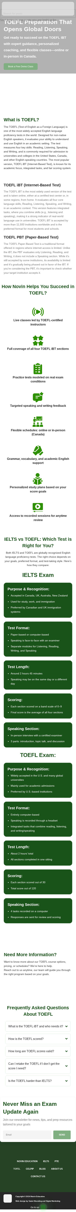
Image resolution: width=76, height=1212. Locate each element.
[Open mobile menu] (7, 9)
